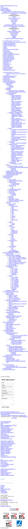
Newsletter (21, 24)
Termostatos (8, 84)
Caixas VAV (6, 62)
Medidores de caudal (10, 290)
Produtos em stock (7, 61)
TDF (12, 207)
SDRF (12, 245)
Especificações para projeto (9, 70)
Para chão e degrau (13, 240)
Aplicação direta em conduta (15, 189)
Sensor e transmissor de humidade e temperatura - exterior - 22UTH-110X (16, 126)
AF (12, 186)
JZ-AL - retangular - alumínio (15, 261)
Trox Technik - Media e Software (8, 436)
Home (2, 5)
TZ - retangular (14, 283)
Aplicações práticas (7, 68)
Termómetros (11, 339)
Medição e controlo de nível (7, 448)
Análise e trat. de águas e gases (7, 442)
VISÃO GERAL (9, 83)
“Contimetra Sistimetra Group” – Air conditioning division (14, 42)
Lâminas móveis (12, 182)
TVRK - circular (15, 279)
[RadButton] (11, 509)
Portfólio (14, 22)
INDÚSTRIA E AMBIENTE (7, 441)
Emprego (13, 413)
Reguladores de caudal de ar (12, 266)
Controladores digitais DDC (12, 174)
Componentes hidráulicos (8, 59)
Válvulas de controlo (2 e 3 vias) (16, 350)
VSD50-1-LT (14, 231)
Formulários (3, 490)
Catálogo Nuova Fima (16, 337)
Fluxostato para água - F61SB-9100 (16, 90)
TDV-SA (13, 217)
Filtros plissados (9, 326)
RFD (12, 211)
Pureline (13, 227)
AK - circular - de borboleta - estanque (17, 257)
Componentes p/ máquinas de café (8, 443)
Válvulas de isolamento (16, 336)
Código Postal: (5, 393)
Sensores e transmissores (11, 93)
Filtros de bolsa (9, 325)
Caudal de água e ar (13, 144)
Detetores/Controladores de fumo (13, 312)
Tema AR (14, 16)
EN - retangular (14, 272)
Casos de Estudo (4, 463)
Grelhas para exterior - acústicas (13, 359)
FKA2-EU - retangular (13, 297)
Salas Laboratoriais (5, 465)
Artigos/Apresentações (14, 15)
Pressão (10, 128)
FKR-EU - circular (13, 296)
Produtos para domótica (6, 452)
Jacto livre (11, 234)
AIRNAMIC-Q (14, 210)
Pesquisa (9, 5)
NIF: (3, 395)
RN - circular (14, 270)
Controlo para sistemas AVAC (9, 45)
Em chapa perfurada (13, 190)
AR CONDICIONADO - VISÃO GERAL (11, 40)
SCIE (2, 424)
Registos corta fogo (10, 294)
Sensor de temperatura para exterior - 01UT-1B (16, 110)
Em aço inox (11, 191)
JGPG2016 (3, 415)
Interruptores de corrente (16, 163)
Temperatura (11, 94)
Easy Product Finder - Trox (12, 365)
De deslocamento (12, 246)
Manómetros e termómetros (12, 333)
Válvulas (8, 164)
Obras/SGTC (14, 14)
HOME (5, 11)
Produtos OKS (4, 471)
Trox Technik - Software (8, 364)
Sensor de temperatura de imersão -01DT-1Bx (16, 102)
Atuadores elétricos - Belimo (12, 171)
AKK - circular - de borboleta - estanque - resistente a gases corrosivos (18, 259)
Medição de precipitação (6, 449)
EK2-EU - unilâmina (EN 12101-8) (16, 306)
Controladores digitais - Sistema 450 (13, 173)
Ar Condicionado (4, 8)
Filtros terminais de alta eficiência (13, 324)
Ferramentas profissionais (6, 472)
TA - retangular (14, 284)
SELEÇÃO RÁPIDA (14, 251)
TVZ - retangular (15, 285)
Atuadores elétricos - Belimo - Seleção (14, 172)
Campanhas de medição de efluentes (8, 456)
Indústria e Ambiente (5, 9)
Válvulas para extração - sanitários (16, 200)
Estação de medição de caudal (17, 147)
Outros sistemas (12, 320)
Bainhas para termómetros (17, 342)
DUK (12, 235)
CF (12, 220)
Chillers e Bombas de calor (9, 77)
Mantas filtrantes (9, 329)
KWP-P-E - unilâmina (13, 308)
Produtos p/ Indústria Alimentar (7, 475)
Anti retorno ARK (13, 264)
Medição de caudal (5, 447)
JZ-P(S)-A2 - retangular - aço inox (16, 263)
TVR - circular (14, 278)
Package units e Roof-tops (8, 57)
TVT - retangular (15, 281)
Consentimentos (4, 492)
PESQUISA (16, 11)
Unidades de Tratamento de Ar (9, 43)
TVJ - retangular (14, 280)
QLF (12, 249)
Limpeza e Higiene (5, 474)
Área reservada (14, 5)
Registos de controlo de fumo (12, 300)
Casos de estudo (12, 12)
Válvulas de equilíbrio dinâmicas (16, 347)
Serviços (6, 12)
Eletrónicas (13, 169)
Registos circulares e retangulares (13, 255)
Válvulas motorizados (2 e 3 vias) (16, 166)
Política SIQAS (4, 491)
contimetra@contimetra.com (7, 500)
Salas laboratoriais (7, 63)
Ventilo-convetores (5, 435)
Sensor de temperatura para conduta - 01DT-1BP (16, 99)
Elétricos (10, 275)
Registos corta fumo (10, 309)
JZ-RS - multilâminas (13, 311)
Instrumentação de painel (6, 446)
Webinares (14, 23)
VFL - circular (14, 268)
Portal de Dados (4, 455)
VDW (12, 208)
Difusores (5, 48)
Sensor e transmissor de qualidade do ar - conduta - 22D (18, 123)
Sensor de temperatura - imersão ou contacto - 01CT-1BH (16, 105)
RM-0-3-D (11, 313)
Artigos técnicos (14, 21)
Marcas (3, 12)
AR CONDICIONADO (6, 421)
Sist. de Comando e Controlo (7, 460)
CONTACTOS (10, 11)
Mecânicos (11, 85)
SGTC (2, 6)
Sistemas (25, 12)
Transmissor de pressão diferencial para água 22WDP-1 (18, 137)
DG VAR (13, 195)
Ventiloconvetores (7, 51)
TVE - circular (14, 277)
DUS (12, 229)
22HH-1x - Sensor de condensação (18, 143)
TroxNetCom (6, 65)
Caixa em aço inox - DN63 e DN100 (19, 335)
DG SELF (13, 194)
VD (12, 214)
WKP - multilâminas (13, 307)
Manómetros (11, 334)
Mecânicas (13, 168)
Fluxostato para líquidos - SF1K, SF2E (17, 91)
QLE (12, 247)
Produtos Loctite (4, 470)
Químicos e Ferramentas (6, 10)
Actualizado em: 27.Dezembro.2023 (18, 415)
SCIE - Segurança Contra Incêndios (11, 49)
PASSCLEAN (14, 219)
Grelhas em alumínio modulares (15, 180)
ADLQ (13, 223)
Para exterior (11, 197)
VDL (12, 212)
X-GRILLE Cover (15, 183)
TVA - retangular (15, 286)
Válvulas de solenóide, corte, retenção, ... (17, 348)
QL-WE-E (13, 250)
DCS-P (13, 213)
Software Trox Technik (8, 67)
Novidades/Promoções (9, 24)
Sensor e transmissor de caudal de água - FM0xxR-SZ (18, 146)
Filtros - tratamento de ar (8, 55)
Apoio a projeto (19, 12)
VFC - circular (14, 269)
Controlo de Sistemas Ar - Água (14, 17)
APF (12, 188)
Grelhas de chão (12, 185)
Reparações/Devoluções (6, 413)
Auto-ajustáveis (12, 192)
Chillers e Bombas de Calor (9, 44)
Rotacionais (11, 205)
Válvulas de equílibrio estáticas (15, 346)
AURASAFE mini (13, 319)
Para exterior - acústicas (14, 199)
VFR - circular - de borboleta (15, 256)
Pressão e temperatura (5, 450)
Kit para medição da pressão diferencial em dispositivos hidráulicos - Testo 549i (17, 152)
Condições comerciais (5, 411)
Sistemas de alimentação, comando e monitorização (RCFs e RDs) (14, 316)
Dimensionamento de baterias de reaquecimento (16, 367)
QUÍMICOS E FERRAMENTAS (8, 469)
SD (12, 244)
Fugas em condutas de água (6, 444)
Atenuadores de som (7, 60)
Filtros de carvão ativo (10, 328)
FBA (12, 242)
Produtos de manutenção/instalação (13, 354)
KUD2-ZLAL (14, 233)
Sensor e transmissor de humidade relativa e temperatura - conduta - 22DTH (18, 120)
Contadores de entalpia (8, 53)
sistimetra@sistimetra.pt (6, 506)
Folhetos (8, 414)
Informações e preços (14, 411)
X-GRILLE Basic (15, 184)
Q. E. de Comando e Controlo (7, 464)
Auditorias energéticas (5, 453)
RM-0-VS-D (11, 314)
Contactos (5, 5)
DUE (12, 238)
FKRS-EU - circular (13, 295)
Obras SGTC (3, 461)
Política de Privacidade (5, 489)
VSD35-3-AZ (14, 230)
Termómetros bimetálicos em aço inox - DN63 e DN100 (18, 341)
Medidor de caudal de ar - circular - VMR (16, 158)
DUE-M (13, 239)
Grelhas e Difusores (7, 177)
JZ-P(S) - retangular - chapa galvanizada (17, 262)
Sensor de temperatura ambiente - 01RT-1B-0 (16, 96)
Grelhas (5, 46)
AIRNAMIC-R (14, 206)
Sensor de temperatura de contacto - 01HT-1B (16, 108)
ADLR (12, 224)
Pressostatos (8, 88)
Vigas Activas (6, 50)
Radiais (10, 222)
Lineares (10, 225)
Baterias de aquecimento (14, 274)
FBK (12, 241)
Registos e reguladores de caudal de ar (11, 54)
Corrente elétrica (12, 162)
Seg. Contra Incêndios (14, 19)
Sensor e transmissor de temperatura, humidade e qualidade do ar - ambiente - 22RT (17, 115)
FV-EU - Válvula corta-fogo (15, 298)
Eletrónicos (11, 87)
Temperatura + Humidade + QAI (16, 112)
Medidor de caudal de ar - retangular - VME (16, 160)
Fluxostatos (8, 89)
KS (12, 228)
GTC (2, 459)
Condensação (11, 141)
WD (12, 218)
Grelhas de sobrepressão (14, 201)
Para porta (11, 196)
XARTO (13, 216)
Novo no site (18, 413)
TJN (12, 236)
